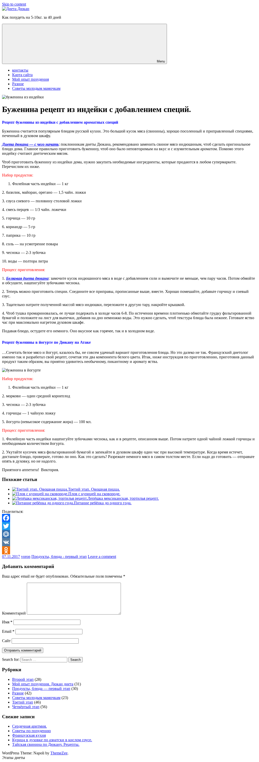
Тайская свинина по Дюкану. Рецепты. (45, 744)
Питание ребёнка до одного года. (103, 503)
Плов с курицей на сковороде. (94, 494)
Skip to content (14, 4)
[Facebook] (129, 518)
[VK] (129, 542)
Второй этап (23, 679)
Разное (18, 84)
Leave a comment (102, 556)
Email (8, 631)
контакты (20, 70)
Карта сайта (22, 75)
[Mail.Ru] (129, 534)
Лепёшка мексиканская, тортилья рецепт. (123, 498)
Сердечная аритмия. (29, 726)
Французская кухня (29, 735)
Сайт (6, 641)
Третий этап (22, 702)
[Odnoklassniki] (129, 550)
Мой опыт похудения (30, 79)
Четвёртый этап (25, 707)
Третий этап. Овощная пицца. (94, 489)
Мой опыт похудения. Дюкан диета (42, 684)
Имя (7, 622)
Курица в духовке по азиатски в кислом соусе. (52, 740)
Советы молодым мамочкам (36, 88)
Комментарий (14, 613)
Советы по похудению (31, 731)
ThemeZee (59, 753)
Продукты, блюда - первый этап (59, 556)
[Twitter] (129, 526)
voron (25, 556)
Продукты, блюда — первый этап (41, 688)
